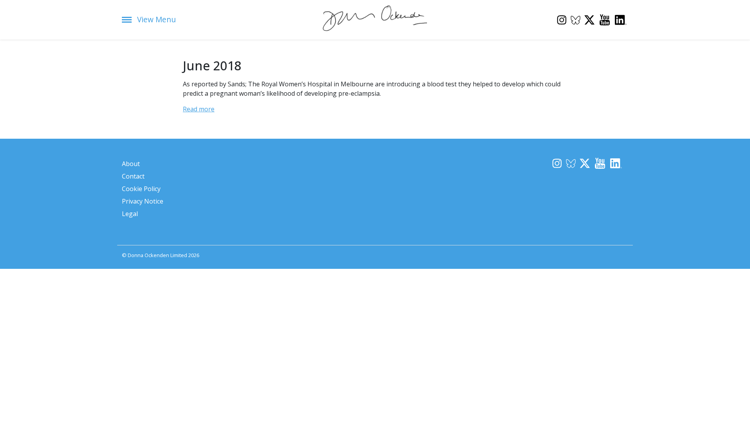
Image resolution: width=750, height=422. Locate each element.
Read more (198, 109)
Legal (130, 213)
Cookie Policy (141, 188)
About (131, 163)
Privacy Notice (142, 201)
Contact (133, 176)
